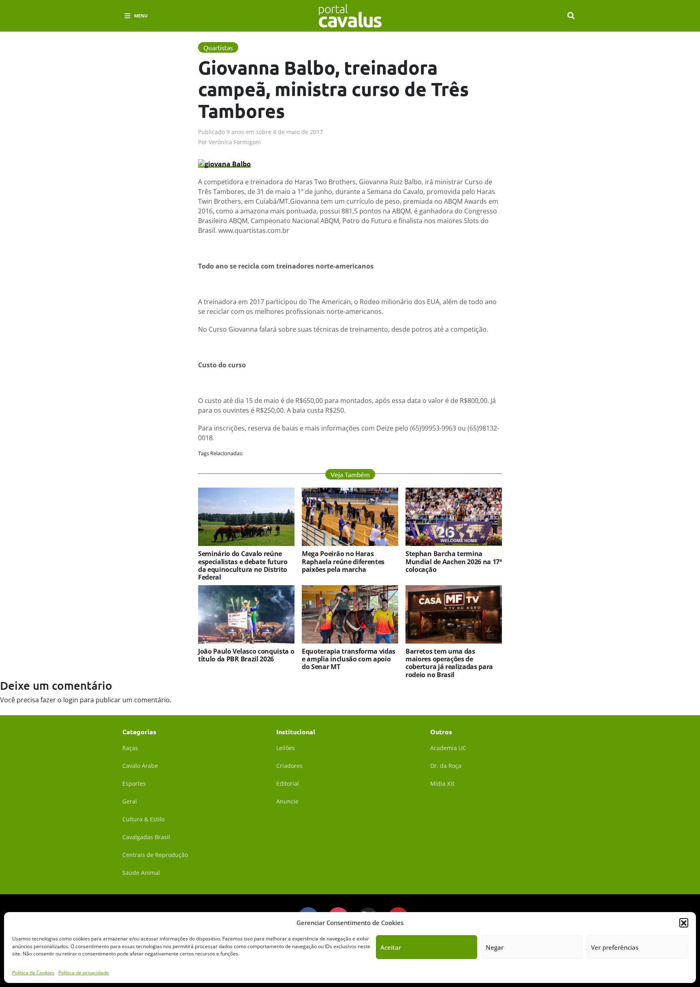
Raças (130, 748)
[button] (684, 923)
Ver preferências (614, 947)
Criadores (289, 766)
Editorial (287, 783)
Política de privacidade (83, 972)
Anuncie (287, 801)
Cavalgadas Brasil (146, 837)
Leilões (285, 748)
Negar (495, 947)
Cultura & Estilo (143, 819)
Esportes (134, 783)
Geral (129, 801)
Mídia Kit (442, 783)
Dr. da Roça (445, 766)
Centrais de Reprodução (155, 855)
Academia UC (448, 748)
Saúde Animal (141, 872)
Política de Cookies (33, 972)
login (70, 699)
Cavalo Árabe (140, 766)
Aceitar (390, 947)
